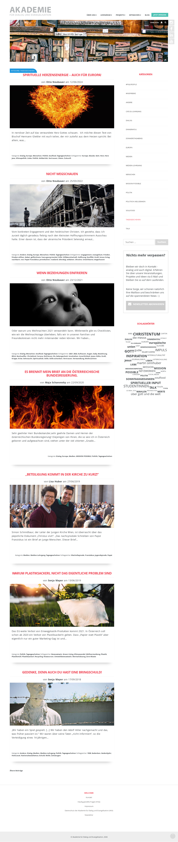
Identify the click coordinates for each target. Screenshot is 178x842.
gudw (138, 350)
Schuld (42, 755)
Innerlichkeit (84, 356)
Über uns (91, 15)
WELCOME (89, 793)
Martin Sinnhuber (149, 363)
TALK (128, 228)
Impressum (89, 806)
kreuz (102, 257)
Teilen (160, 386)
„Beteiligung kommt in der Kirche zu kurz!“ (62, 474)
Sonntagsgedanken (140, 379)
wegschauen (99, 259)
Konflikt (90, 257)
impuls (161, 350)
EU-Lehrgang (136, 343)
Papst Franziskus (32, 259)
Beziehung (102, 354)
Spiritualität (38, 358)
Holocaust (16, 755)
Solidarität (43, 158)
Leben (149, 360)
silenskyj (62, 259)
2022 (75, 354)
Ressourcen (49, 656)
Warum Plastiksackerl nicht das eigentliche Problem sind (62, 573)
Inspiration (136, 356)
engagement (86, 255)
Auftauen (82, 354)
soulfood (160, 377)
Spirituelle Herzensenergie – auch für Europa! (62, 75)
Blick (14, 356)
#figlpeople (131, 84)
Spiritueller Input (146, 383)
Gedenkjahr (106, 753)
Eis (54, 356)
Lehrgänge (105, 15)
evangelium (98, 255)
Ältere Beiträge (16, 770)
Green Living (68, 654)
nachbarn (16, 259)
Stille (46, 358)
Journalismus (138, 359)
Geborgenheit (62, 356)
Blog (147, 15)
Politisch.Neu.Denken (135, 201)
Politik (45, 156)
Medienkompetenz (133, 368)
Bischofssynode (77, 555)
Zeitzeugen (56, 755)
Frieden (106, 255)
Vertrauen (53, 158)
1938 (89, 753)
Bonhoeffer (21, 356)
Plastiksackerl (28, 656)
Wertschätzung (78, 656)
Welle (48, 755)
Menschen (37, 156)
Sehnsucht (27, 358)
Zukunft (67, 158)
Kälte (98, 356)
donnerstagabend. (134, 138)
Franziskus (89, 555)
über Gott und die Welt (146, 394)
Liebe (29, 158)
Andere (23, 255)
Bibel (130, 333)
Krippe (14, 358)
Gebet (27, 257)
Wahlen (141, 391)
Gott (97, 156)
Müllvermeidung (93, 654)
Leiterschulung (160, 359)
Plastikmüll (16, 656)
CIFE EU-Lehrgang (133, 111)
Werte (161, 391)
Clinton (164, 333)
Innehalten (73, 356)
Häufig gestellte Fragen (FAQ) (89, 802)
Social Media (153, 374)
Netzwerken (147, 371)
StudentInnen (136, 386)
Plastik (104, 654)
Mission (148, 367)
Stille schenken (55, 358)
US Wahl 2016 (131, 391)
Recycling (39, 656)
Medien (72, 456)
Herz (102, 156)
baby (95, 354)
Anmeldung (154, 22)
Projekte (120, 15)
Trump (165, 388)
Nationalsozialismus (29, 755)
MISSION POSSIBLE (83, 456)
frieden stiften (18, 257)
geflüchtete (36, 257)
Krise (20, 358)
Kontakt (89, 797)
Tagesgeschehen (64, 156)
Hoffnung (82, 257)
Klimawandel (79, 654)
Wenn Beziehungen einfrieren (62, 273)
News (158, 372)
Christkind (31, 356)
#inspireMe (131, 93)
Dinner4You (153, 339)
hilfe (60, 257)
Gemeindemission (148, 347)
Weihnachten (91, 358)
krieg (107, 257)
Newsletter (89, 815)
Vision (60, 158)
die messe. (140, 338)
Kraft (96, 257)
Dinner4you (131, 129)
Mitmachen (134, 15)
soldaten (70, 259)
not (22, 259)
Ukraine (78, 259)
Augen (89, 354)
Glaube (92, 156)
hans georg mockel (49, 257)
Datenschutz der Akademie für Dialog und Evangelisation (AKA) (89, 810)
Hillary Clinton (148, 352)
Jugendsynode (101, 555)
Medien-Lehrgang (37, 555)
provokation (44, 259)
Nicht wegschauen (62, 174)
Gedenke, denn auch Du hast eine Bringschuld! (62, 672)
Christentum (146, 334)
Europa (29, 156)
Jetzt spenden (159, 15)
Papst (110, 555)
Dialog (22, 156)
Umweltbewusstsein (63, 656)
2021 (71, 354)
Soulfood (52, 156)
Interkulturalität (156, 355)
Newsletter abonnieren (148, 304)
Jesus (93, 356)
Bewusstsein (56, 654)
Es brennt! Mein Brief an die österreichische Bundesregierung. (62, 373)
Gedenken (96, 753)
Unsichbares (88, 259)
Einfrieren (48, 356)
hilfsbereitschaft (70, 257)
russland (54, 259)
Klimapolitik (21, 158)
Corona (40, 356)
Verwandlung (78, 358)
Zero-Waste (91, 656)
